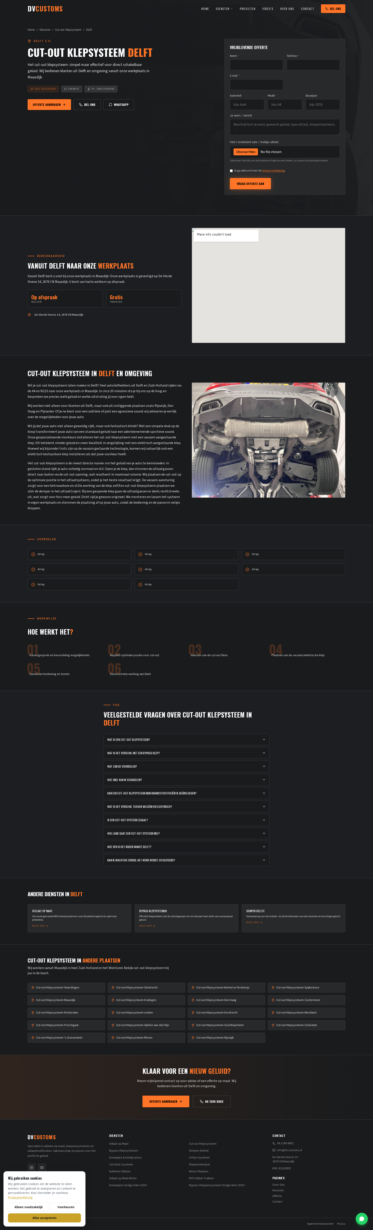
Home (205, 8)
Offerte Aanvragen (47, 104)
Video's (267, 8)
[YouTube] (42, 1167)
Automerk (236, 96)
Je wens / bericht (241, 116)
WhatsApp (121, 104)
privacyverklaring (273, 171)
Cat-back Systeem (121, 1164)
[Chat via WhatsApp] (362, 1219)
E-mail (235, 76)
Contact (307, 8)
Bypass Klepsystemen (123, 1151)
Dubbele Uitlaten (120, 1171)
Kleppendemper (199, 1164)
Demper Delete (199, 1151)
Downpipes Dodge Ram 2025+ (128, 1185)
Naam (234, 56)
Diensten (222, 8)
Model (271, 96)
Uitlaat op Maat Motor (123, 1178)
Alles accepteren (44, 1218)
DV (42, 1136)
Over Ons (287, 8)
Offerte (277, 1196)
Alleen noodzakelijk (28, 1207)
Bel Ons (335, 8)
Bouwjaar (311, 96)
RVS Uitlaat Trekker (201, 1178)
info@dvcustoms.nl (289, 1150)
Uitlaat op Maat (118, 1144)
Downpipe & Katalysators (125, 1157)
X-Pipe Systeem (199, 1157)
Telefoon (293, 56)
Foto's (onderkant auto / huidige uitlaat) (254, 142)
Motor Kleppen (198, 1171)
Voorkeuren (65, 1207)
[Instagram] (31, 1167)
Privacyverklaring (20, 1197)
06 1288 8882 (214, 1101)
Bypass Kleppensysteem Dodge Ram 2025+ (217, 1185)
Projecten (248, 8)
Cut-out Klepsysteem (68, 30)
